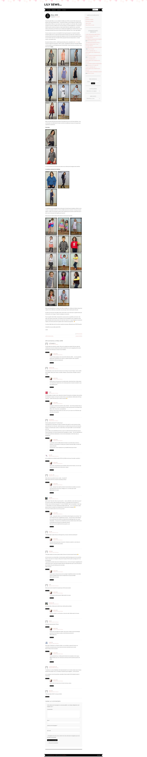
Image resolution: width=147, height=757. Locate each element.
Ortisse (50, 690)
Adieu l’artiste (88, 23)
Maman (53, 9)
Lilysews (54, 353)
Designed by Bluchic (98, 755)
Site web (49, 730)
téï (49, 584)
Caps (50, 531)
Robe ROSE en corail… (90, 25)
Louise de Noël (78, 336)
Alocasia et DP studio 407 (93, 65)
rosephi (50, 642)
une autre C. (51, 474)
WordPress (64, 755)
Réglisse (87, 17)
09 (47, 15)
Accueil (48, 9)
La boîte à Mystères (52, 666)
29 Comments (79, 333)
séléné (50, 551)
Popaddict (50, 419)
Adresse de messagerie (52, 725)
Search (93, 83)
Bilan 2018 (54, 15)
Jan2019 (48, 16)
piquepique (51, 602)
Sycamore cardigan (89, 19)
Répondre (47, 352)
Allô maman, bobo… (50, 336)
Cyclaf (76, 42)
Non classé (57, 16)
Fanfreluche (51, 367)
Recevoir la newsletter (53, 742)
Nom (48, 720)
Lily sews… (53, 4)
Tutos (63, 9)
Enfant (59, 9)
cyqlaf (50, 497)
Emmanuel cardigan (89, 21)
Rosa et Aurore (91, 48)
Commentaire (50, 709)
